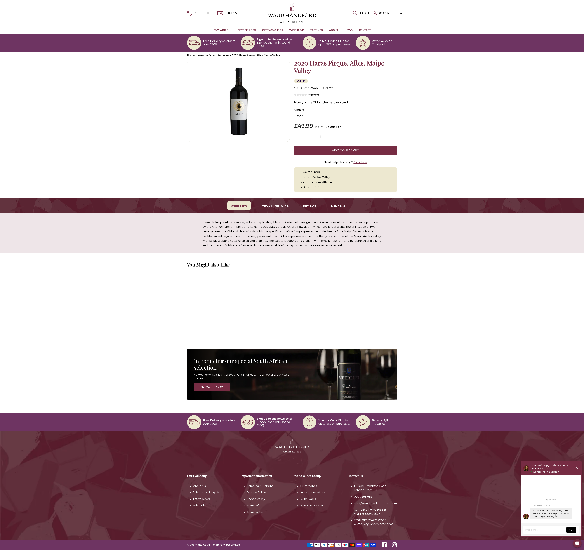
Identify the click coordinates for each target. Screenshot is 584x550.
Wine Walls (308, 499)
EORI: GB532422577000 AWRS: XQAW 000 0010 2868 (373, 522)
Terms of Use (256, 505)
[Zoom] (238, 101)
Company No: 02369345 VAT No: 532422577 (370, 511)
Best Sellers (246, 30)
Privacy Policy (256, 492)
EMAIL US (231, 13)
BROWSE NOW (212, 387)
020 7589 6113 (202, 13)
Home (191, 55)
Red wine (223, 55)
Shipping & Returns (260, 486)
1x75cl (300, 116)
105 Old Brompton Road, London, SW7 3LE (370, 488)
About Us (199, 486)
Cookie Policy (256, 499)
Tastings (316, 30)
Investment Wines (312, 492)
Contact (365, 30)
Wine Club (296, 30)
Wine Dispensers (312, 505)
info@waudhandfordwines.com (375, 503)
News (349, 30)
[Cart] (397, 13)
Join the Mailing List (207, 492)
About (333, 30)
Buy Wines (221, 30)
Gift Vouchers (272, 30)
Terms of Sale (256, 512)
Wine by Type (206, 55)
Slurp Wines (308, 486)
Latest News (201, 499)
